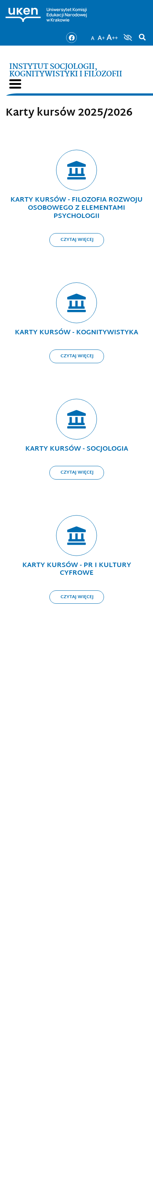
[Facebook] (71, 37)
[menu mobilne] (15, 84)
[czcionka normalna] (92, 35)
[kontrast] (127, 37)
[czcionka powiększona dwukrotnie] (112, 35)
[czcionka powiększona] (101, 35)
